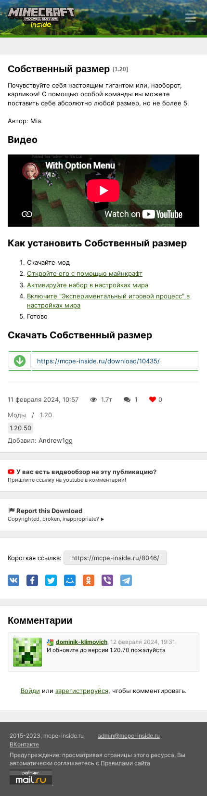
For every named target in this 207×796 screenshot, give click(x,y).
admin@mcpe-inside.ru (129, 735)
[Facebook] (32, 580)
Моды (17, 415)
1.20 (46, 415)
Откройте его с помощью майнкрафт (84, 273)
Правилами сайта (125, 763)
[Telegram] (126, 580)
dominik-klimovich (81, 641)
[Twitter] (51, 580)
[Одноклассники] (88, 580)
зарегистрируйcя (81, 690)
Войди (30, 690)
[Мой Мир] (70, 580)
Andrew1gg (56, 440)
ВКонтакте (24, 744)
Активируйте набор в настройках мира (87, 285)
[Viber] (107, 580)
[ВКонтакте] (13, 580)
